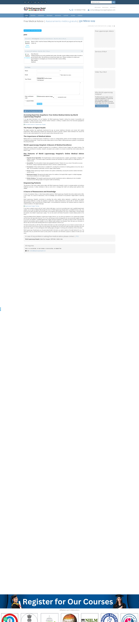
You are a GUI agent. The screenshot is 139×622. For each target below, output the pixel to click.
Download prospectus (102, 106)
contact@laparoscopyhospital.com (102, 10)
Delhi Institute (98, 7)
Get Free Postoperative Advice (34, 111)
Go (113, 2)
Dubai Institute (105, 7)
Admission (41, 15)
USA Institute (112, 7)
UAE (108, 26)
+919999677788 (79, 10)
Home (26, 15)
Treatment (49, 15)
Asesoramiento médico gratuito (61, 21)
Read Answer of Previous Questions (32, 30)
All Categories (35, 38)
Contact (80, 15)
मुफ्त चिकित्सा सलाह (87, 21)
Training (33, 15)
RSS (77, 236)
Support (66, 15)
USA (112, 26)
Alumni (73, 15)
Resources (58, 15)
